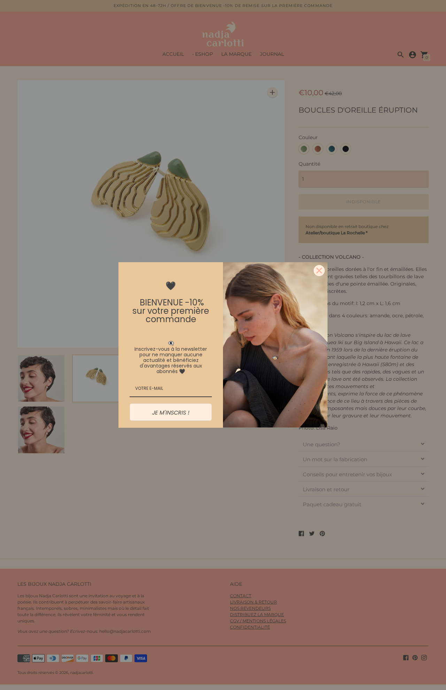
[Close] (319, 270)
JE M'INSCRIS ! (171, 413)
